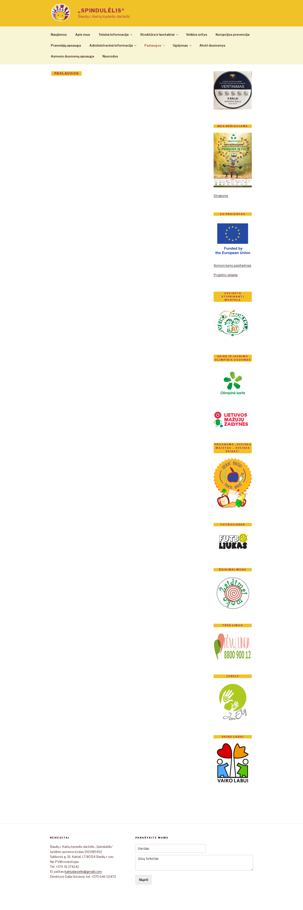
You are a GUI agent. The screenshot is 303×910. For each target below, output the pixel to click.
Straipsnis (221, 196)
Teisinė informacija (113, 34)
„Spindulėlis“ (101, 10)
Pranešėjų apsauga (66, 45)
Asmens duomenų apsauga (72, 56)
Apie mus (82, 34)
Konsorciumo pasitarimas (232, 265)
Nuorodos (110, 56)
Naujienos (59, 34)
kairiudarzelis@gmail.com (83, 871)
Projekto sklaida (226, 275)
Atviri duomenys (212, 45)
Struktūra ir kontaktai (157, 34)
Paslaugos (152, 45)
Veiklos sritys (196, 34)
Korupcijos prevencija (233, 34)
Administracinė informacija (111, 45)
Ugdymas (180, 45)
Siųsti (143, 880)
